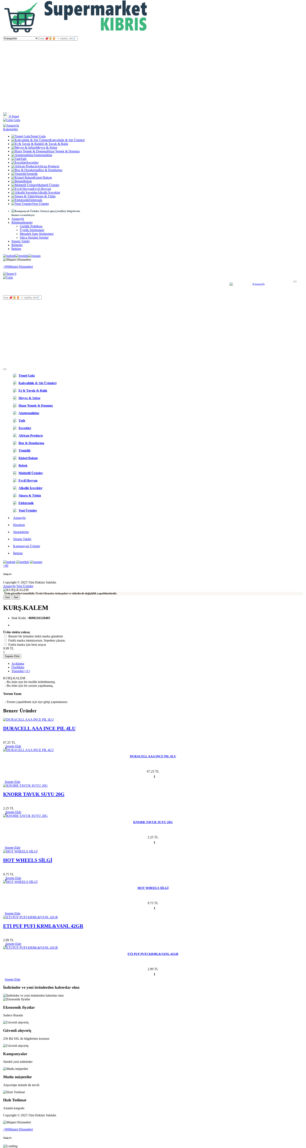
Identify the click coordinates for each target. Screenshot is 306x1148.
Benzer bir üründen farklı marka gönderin (35, 636)
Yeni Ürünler (40, 204)
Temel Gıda (38, 136)
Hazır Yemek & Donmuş (63, 151)
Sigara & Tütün (45, 196)
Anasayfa (17, 219)
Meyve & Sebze (46, 147)
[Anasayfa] (76, 34)
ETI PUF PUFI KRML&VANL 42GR (43, 926)
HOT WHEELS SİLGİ (27, 860)
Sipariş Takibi (20, 241)
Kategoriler (10, 129)
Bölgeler (17, 245)
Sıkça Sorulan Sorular (34, 237)
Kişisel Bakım (42, 177)
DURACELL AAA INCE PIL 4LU (39, 728)
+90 (5, 565)
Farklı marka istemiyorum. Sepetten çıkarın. (37, 640)
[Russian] (34, 256)
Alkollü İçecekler (48, 192)
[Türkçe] (9, 256)
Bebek (27, 181)
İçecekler (33, 162)
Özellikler (17, 667)
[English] (21, 256)
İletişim (16, 249)
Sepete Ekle (12, 656)
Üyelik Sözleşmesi (32, 230)
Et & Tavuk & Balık (54, 144)
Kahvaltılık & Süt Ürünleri (67, 140)
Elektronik (35, 200)
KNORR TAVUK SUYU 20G (34, 794)
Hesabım (19, 525)
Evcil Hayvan (42, 189)
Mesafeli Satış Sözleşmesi (36, 234)
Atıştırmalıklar (43, 155)
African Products (48, 166)
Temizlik (32, 174)
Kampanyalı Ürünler (26, 546)
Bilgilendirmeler (22, 222)
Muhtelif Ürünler (48, 185)
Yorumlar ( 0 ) (20, 671)
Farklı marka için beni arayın (27, 644)
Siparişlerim (21, 532)
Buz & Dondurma (50, 170)
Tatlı (23, 159)
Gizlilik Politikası (31, 226)
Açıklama (17, 663)
